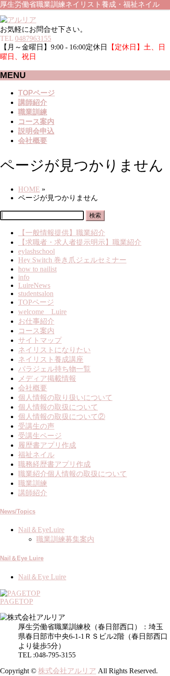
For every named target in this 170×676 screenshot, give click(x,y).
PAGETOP (16, 601)
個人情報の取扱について (58, 407)
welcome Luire (42, 312)
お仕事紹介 (36, 321)
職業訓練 (32, 483)
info (23, 277)
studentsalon (35, 293)
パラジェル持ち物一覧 (54, 369)
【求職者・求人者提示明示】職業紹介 (79, 242)
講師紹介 (32, 493)
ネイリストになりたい (54, 350)
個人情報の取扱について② (61, 416)
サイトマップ (40, 340)
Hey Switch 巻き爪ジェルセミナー (72, 260)
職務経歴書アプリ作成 (54, 464)
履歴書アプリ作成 (47, 445)
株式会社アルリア (67, 671)
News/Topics (17, 511)
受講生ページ (40, 435)
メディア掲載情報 (47, 378)
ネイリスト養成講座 (50, 359)
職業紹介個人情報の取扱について (72, 474)
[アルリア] (18, 20)
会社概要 (32, 388)
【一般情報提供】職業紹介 (61, 233)
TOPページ (36, 302)
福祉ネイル (36, 455)
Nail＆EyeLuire (41, 529)
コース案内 (36, 331)
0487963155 (33, 38)
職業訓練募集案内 (65, 539)
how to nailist (37, 269)
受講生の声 (36, 426)
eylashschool (36, 251)
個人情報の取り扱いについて (65, 397)
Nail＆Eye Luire (22, 558)
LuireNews (34, 285)
